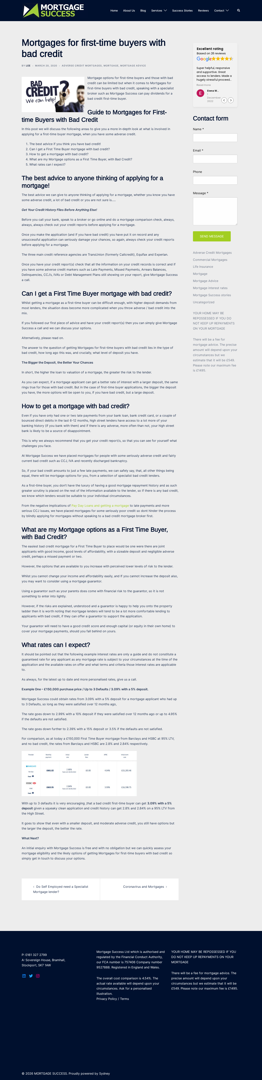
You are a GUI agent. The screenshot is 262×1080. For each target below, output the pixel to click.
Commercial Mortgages (210, 260)
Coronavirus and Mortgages (143, 887)
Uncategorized (203, 302)
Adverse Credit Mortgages (82, 65)
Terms (124, 999)
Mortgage (111, 65)
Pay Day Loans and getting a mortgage (100, 505)
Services (156, 10)
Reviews (203, 10)
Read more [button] (204, 85)
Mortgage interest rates (210, 288)
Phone (197, 172)
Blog (143, 10)
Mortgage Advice (133, 65)
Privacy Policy (106, 999)
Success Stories (182, 10)
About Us (129, 10)
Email (198, 150)
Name (198, 129)
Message (200, 193)
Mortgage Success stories (212, 295)
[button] (231, 100)
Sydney (104, 1073)
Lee (28, 65)
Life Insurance (203, 267)
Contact (219, 10)
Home (114, 10)
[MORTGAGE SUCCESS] (55, 10)
